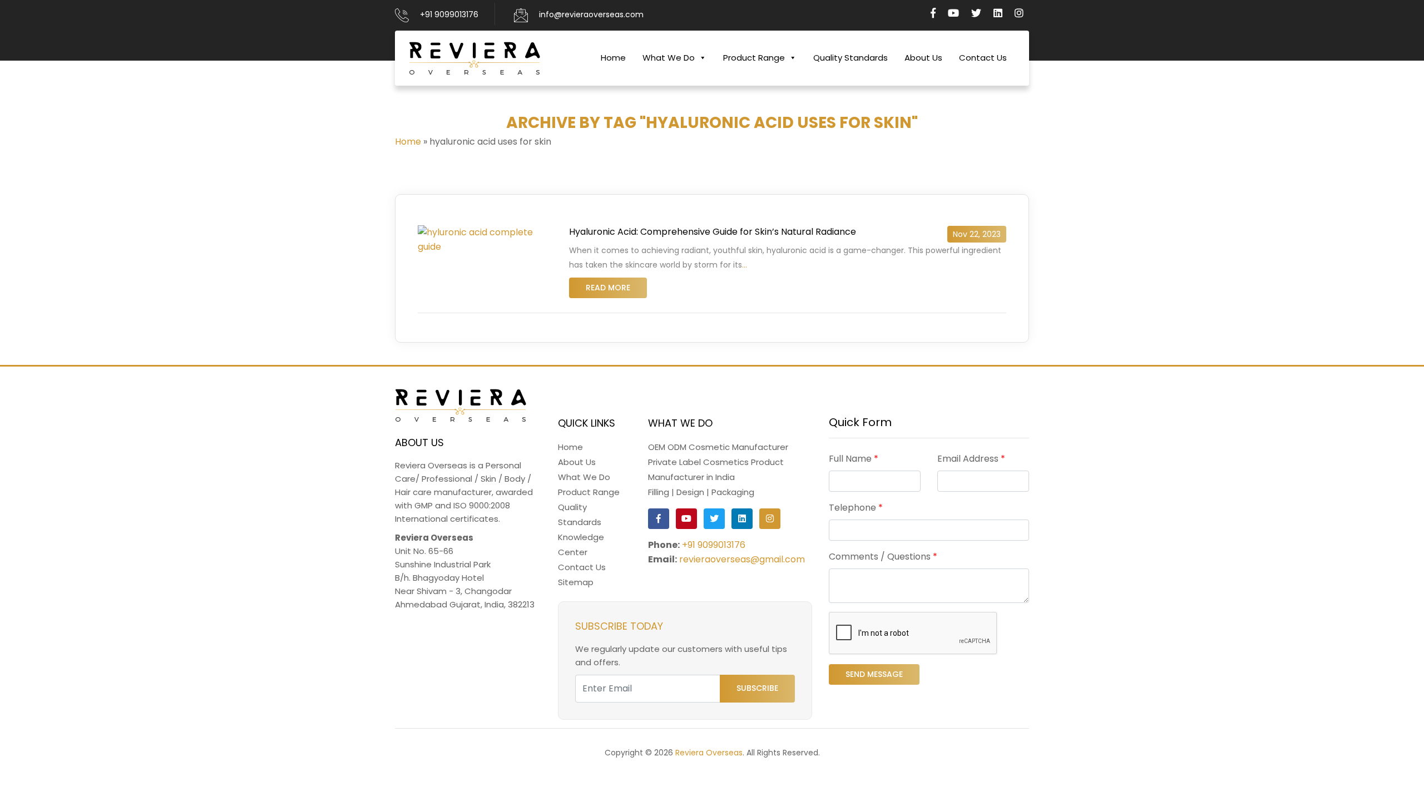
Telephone (856, 507)
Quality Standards (850, 57)
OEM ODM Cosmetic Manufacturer (718, 447)
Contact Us (983, 57)
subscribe (757, 688)
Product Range (754, 57)
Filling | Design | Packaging (701, 492)
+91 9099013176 (449, 14)
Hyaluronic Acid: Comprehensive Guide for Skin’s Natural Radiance (712, 231)
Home (613, 57)
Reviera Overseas (709, 752)
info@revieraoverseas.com (591, 14)
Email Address (971, 458)
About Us (923, 57)
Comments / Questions (883, 556)
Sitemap (576, 582)
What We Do (668, 57)
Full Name (853, 458)
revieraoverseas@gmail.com (742, 559)
